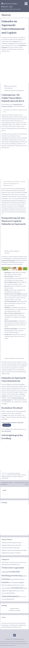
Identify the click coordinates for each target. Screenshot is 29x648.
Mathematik (18, 473)
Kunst (10, 582)
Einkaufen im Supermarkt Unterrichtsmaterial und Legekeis (14, 550)
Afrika (3, 562)
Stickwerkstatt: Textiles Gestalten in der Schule (11, 542)
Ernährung (4, 564)
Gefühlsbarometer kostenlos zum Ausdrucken (11, 552)
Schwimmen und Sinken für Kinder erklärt (11, 547)
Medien (6, 585)
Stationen (18, 590)
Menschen (10, 585)
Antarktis (10, 562)
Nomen (22, 585)
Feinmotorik (13, 564)
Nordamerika (4, 588)
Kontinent (22, 579)
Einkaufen (9, 474)
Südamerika (4, 593)
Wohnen (12, 599)
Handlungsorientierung (5, 476)
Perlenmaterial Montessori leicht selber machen (11, 545)
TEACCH (9, 593)
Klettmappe (17, 579)
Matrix (3, 585)
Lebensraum (15, 582)
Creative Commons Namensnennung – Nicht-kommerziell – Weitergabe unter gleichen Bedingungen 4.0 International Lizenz (14, 625)
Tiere (13, 593)
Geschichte (5, 572)
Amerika (6, 562)
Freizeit (18, 564)
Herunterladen (6, 425)
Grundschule (23, 474)
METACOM (15, 585)
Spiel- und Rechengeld (6, 431)
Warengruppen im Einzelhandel (8, 260)
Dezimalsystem (23, 562)
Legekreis (15, 41)
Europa (8, 564)
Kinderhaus (6, 579)
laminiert (5, 415)
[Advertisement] (14, 68)
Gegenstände (18, 474)
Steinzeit (22, 590)
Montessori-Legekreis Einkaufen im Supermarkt (12, 422)
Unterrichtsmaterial (4, 478)
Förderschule (13, 474)
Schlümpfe (25, 588)
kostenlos (11, 476)
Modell (20, 585)
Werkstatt (8, 599)
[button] (26, 2)
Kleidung (12, 579)
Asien (14, 562)
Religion (9, 588)
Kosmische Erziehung (11, 473)
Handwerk (24, 575)
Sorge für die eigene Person (9, 590)
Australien (18, 562)
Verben (20, 596)
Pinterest (14, 635)
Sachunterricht (20, 476)
